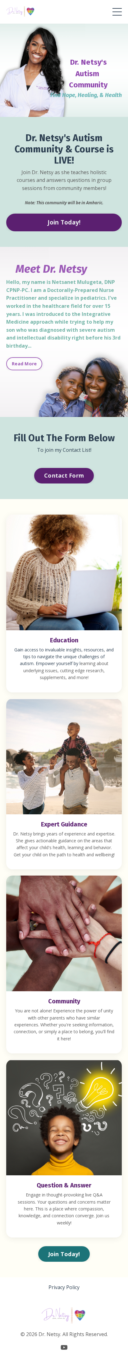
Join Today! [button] (64, 222)
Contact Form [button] (64, 475)
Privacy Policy (64, 1287)
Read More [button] (24, 364)
